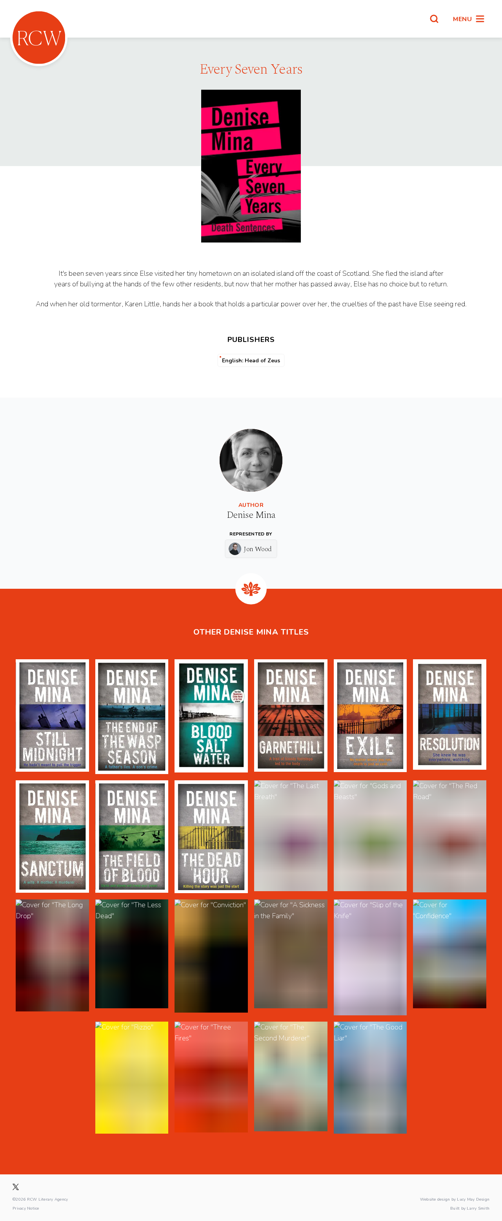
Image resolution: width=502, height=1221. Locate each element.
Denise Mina (251, 515)
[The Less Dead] (132, 957)
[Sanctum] (52, 836)
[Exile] (370, 716)
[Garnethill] (291, 716)
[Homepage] (39, 37)
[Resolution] (449, 716)
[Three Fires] (211, 1077)
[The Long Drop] (52, 957)
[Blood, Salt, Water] (211, 716)
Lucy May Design (473, 1199)
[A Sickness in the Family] (291, 957)
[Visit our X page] (16, 1187)
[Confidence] (449, 957)
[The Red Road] (449, 836)
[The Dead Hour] (211, 836)
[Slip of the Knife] (370, 957)
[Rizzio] (132, 1077)
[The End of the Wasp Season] (132, 716)
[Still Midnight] (52, 716)
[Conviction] (211, 957)
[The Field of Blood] (132, 836)
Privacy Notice (26, 1208)
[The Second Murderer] (291, 1077)
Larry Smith (478, 1208)
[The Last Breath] (291, 836)
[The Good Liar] (370, 1077)
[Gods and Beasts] (370, 836)
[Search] (434, 18)
